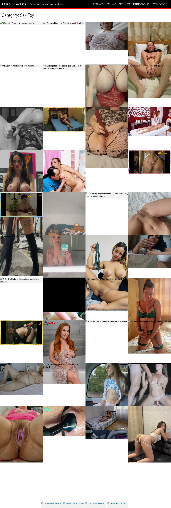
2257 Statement (160, 4)
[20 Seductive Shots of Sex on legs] (21, 23)
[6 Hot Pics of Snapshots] (64, 256)
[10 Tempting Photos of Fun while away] (107, 137)
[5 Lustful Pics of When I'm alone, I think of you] (21, 379)
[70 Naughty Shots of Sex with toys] (21, 66)
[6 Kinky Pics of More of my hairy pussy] (21, 434)
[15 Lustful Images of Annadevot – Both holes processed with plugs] (64, 119)
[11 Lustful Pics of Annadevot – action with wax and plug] (21, 332)
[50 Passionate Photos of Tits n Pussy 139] (107, 401)
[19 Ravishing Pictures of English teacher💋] (64, 23)
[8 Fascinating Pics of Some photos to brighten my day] (107, 36)
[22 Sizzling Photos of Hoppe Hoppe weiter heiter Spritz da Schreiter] (64, 67)
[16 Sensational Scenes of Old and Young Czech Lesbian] (107, 418)
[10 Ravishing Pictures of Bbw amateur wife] (21, 144)
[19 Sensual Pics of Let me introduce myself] (107, 321)
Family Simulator (115, 4)
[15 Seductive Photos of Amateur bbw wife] (107, 101)
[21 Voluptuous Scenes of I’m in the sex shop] (21, 236)
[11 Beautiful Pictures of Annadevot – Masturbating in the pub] (21, 204)
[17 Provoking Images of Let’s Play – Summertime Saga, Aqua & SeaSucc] (107, 195)
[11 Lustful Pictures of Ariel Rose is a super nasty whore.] (64, 182)
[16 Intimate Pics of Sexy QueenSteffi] (107, 279)
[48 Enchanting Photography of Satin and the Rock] (64, 366)
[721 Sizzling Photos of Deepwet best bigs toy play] (21, 280)
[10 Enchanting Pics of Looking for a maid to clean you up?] (64, 230)
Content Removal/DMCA (138, 4)
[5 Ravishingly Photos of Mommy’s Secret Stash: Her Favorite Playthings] (107, 152)
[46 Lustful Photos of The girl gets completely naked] (107, 273)
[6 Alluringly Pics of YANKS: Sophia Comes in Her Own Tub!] (64, 352)
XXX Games (98, 4)
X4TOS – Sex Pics (14, 4)
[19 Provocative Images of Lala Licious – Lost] (64, 421)
